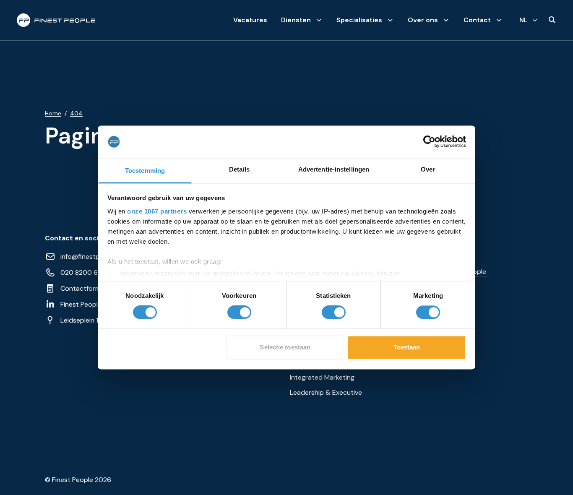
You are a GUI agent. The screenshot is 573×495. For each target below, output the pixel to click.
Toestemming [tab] (145, 170)
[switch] (239, 312)
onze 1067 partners (157, 211)
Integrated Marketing (322, 377)
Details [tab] (239, 169)
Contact (477, 20)
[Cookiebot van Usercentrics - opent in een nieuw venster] (429, 141)
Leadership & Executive (326, 392)
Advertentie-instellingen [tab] (333, 169)
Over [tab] (428, 169)
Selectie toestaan (285, 347)
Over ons (423, 20)
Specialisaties (359, 20)
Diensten (296, 20)
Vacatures (250, 20)
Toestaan (406, 347)
